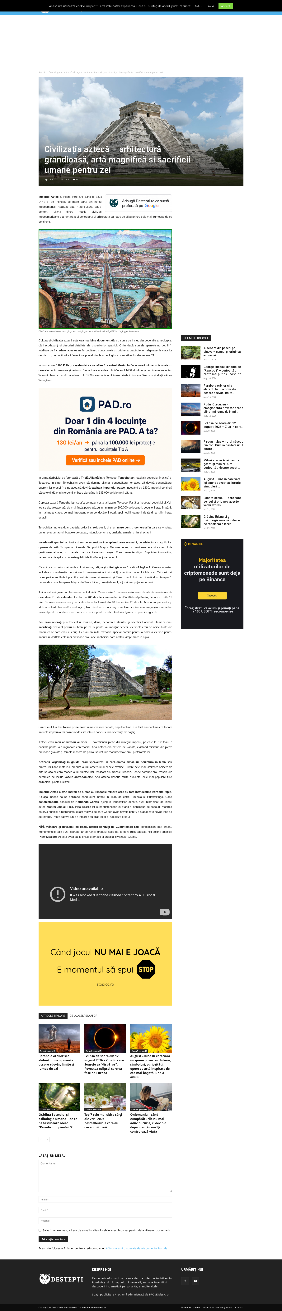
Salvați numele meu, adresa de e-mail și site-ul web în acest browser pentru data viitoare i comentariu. (107, 1230)
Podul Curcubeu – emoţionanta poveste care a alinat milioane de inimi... (223, 408)
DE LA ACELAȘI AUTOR (83, 1015)
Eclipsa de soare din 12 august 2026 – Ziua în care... (223, 425)
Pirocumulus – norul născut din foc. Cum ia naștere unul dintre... (223, 445)
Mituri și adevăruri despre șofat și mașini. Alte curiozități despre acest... (222, 464)
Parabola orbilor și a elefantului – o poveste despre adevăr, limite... (220, 389)
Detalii (211, 6)
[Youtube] (195, 1281)
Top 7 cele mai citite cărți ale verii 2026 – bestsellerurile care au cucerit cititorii (103, 1120)
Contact (239, 1307)
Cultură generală (58, 72)
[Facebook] (185, 1281)
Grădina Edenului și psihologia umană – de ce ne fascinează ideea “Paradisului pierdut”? (58, 1120)
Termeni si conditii (190, 1307)
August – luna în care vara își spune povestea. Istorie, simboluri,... (222, 482)
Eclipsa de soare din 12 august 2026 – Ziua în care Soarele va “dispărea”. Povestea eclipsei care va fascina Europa (104, 1064)
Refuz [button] (198, 6)
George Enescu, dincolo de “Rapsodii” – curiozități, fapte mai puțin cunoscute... (223, 370)
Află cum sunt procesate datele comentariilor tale (136, 1248)
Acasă (42, 72)
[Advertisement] (141, 44)
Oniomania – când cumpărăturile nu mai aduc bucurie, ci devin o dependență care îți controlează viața (148, 1123)
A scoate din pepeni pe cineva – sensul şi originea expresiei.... (222, 351)
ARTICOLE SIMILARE (53, 1015)
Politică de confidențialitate (217, 1307)
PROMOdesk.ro (158, 1294)
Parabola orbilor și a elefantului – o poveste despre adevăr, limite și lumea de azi (56, 1062)
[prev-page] (41, 1139)
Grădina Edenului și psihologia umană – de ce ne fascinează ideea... (222, 520)
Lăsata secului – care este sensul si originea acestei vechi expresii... (222, 501)
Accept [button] (225, 6)
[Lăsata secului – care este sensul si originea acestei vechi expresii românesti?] (190, 502)
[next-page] (47, 1139)
